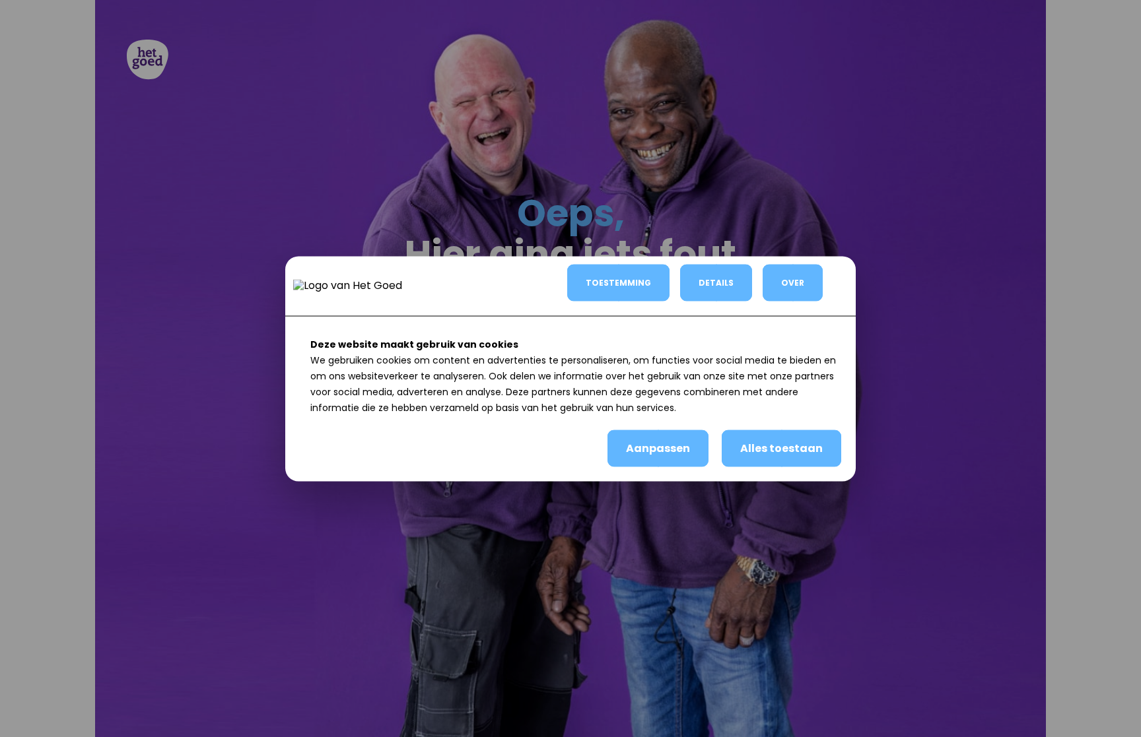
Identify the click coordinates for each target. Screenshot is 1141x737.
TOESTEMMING (618, 282)
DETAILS (716, 282)
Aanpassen (658, 447)
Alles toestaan (781, 447)
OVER (792, 282)
